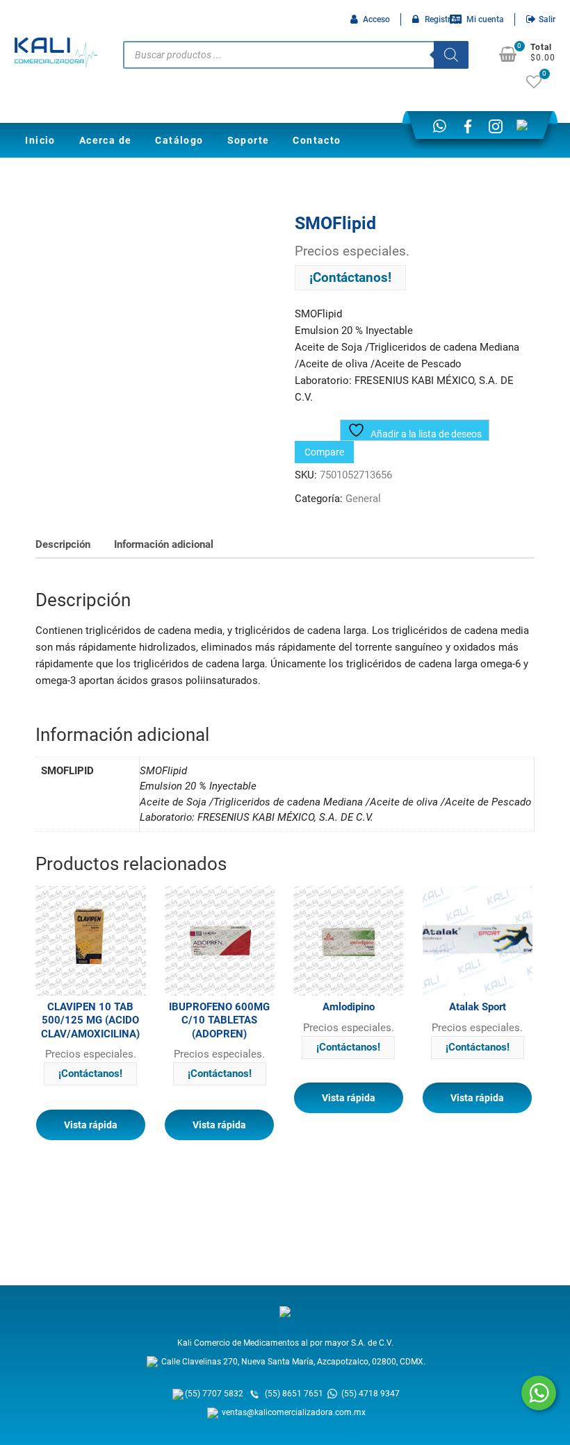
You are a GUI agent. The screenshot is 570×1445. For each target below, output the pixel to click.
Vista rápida (90, 1124)
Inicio (40, 140)
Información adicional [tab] (163, 544)
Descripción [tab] (62, 544)
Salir (547, 19)
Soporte (248, 140)
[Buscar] (451, 55)
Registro (440, 19)
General (363, 498)
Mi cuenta (485, 19)
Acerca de (105, 140)
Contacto (317, 140)
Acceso (376, 19)
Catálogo (179, 140)
